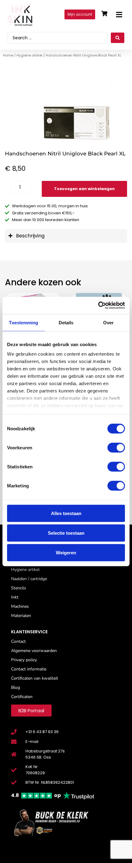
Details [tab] (66, 322)
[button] (119, 14)
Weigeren (66, 552)
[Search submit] (117, 38)
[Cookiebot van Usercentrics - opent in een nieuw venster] (98, 306)
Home (8, 55)
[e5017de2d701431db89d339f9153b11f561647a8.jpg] (66, 113)
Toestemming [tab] (23, 322)
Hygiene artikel (29, 55)
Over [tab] (108, 322)
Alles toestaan (66, 513)
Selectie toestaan (66, 532)
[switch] (116, 447)
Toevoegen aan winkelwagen (84, 188)
